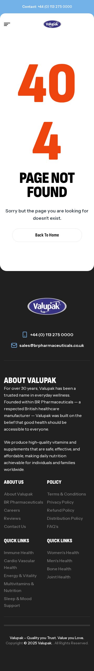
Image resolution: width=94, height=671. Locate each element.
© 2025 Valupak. (38, 643)
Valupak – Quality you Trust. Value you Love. (47, 637)
